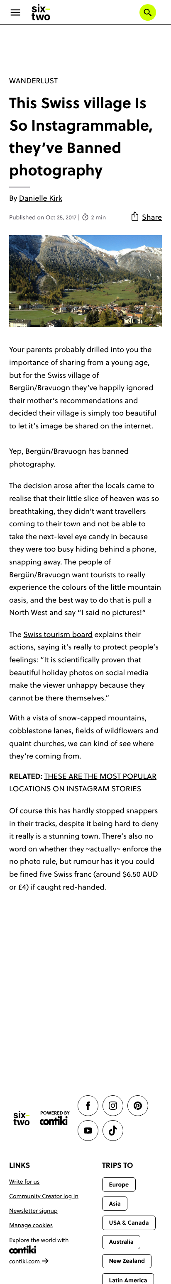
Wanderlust (33, 80)
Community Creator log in (43, 1196)
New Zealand (127, 1261)
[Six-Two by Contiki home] (41, 12)
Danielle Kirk (40, 198)
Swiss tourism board (58, 634)
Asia (114, 1203)
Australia (121, 1242)
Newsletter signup (33, 1210)
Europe (119, 1184)
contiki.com (25, 1261)
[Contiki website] (54, 1118)
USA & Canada (129, 1222)
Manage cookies (31, 1225)
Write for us (24, 1181)
